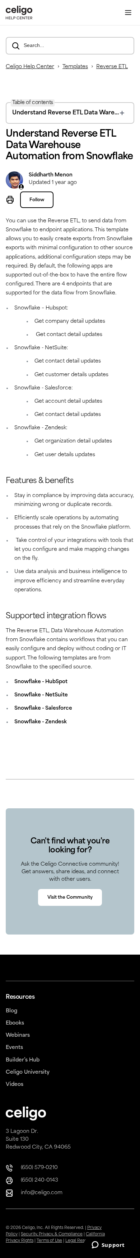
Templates (75, 67)
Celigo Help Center (30, 67)
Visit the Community (70, 897)
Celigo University (28, 1072)
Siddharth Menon (51, 175)
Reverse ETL (112, 67)
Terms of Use (49, 1241)
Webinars (18, 1035)
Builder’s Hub (22, 1060)
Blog (11, 1011)
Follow (36, 200)
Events (14, 1047)
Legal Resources (81, 1241)
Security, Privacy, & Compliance (52, 1234)
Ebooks (15, 1023)
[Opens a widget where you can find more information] (108, 1245)
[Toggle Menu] (128, 12)
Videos (14, 1084)
